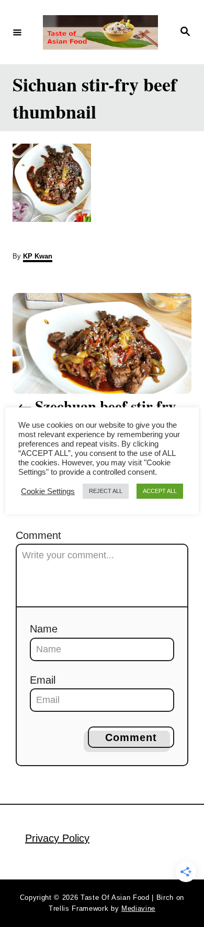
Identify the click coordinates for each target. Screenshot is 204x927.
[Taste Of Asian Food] (100, 32)
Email (42, 680)
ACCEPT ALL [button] (160, 491)
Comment (38, 535)
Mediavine (138, 908)
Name (44, 629)
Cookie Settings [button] (48, 491)
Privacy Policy (57, 838)
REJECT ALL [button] (105, 491)
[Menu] (17, 32)
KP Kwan (37, 256)
